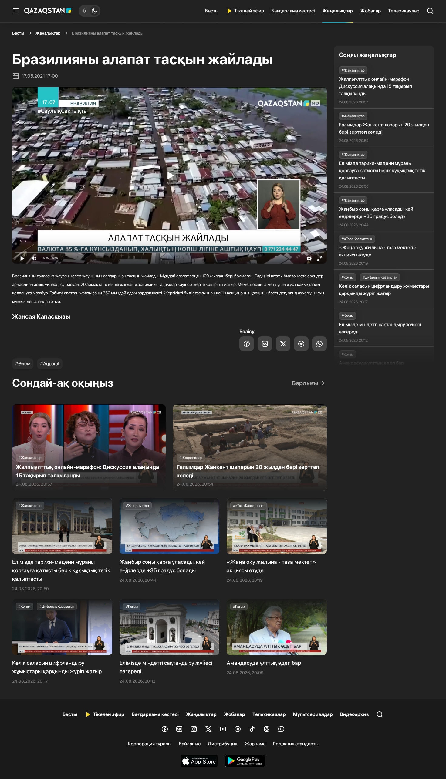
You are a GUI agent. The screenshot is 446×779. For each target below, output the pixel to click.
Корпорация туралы (149, 744)
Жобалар (370, 11)
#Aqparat (49, 363)
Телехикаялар (403, 11)
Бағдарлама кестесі (293, 11)
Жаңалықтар (337, 11)
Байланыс (190, 744)
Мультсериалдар (313, 714)
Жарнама (255, 744)
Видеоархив (354, 714)
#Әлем (22, 363)
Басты (211, 11)
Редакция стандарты (296, 744)
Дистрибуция (222, 744)
